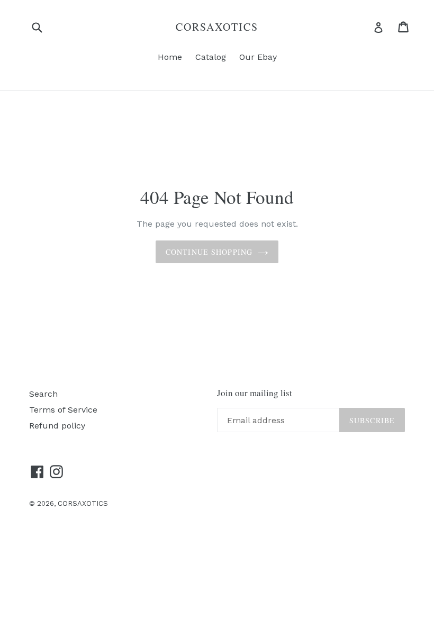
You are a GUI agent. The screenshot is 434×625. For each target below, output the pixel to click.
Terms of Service (63, 410)
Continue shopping (209, 252)
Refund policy (57, 426)
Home (170, 57)
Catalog (210, 57)
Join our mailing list (254, 393)
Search (43, 394)
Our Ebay (258, 57)
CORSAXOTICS (217, 27)
